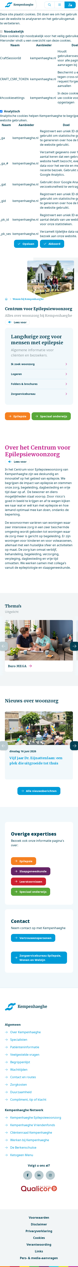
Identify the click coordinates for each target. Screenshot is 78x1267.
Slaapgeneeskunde (33, 871)
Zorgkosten (18, 1084)
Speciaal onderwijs (53, 416)
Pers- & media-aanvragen (39, 1258)
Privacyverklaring (39, 1231)
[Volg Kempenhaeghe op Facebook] (27, 1175)
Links (39, 1251)
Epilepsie (19, 416)
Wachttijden (18, 1070)
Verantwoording (39, 1244)
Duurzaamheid (21, 1092)
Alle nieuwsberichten (41, 791)
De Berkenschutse (23, 1147)
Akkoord (54, 244)
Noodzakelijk (14, 31)
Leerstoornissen (31, 881)
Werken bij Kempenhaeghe (29, 1140)
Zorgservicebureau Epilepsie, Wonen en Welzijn (40, 958)
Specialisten (18, 1040)
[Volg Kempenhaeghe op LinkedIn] (39, 1175)
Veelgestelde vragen (24, 1055)
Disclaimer (39, 1224)
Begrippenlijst (20, 1062)
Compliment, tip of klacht (28, 1099)
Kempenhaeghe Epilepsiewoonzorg (35, 1117)
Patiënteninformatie (24, 1047)
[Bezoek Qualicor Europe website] (39, 1188)
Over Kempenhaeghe (25, 1032)
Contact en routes (23, 1077)
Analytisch (12, 111)
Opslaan (28, 244)
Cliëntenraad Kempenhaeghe (31, 1132)
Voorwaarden (39, 1217)
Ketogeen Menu (21, 1155)
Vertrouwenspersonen (35, 938)
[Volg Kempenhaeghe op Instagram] (50, 1175)
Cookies (39, 1238)
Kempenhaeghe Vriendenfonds (32, 1125)
